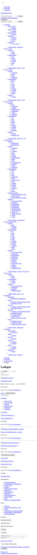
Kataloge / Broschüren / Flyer (12, 507)
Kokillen (13, 226)
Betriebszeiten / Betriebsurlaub (13, 512)
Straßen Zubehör (16, 214)
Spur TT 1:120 (8, 101)
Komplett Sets (15, 316)
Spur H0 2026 (12, 32)
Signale (13, 97)
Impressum (7, 493)
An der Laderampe (16, 201)
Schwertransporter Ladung (19, 198)
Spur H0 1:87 (8, 140)
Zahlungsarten (8, 496)
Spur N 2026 (11, 26)
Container (14, 151)
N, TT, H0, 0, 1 (15, 44)
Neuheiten (7, 24)
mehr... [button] (3, 393)
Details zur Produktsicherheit (12, 500)
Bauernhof (14, 257)
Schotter (13, 60)
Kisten (13, 154)
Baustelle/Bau (15, 204)
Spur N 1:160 (8, 69)
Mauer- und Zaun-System (18, 318)
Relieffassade (15, 145)
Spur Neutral (11, 330)
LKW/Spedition (16, 210)
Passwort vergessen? (6, 541)
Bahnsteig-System (16, 303)
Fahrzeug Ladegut (13, 193)
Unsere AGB (8, 485)
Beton (13, 74)
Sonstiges (14, 130)
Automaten (14, 254)
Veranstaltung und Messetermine (13, 511)
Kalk (12, 236)
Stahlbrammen (15, 109)
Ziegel (13, 93)
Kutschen (14, 262)
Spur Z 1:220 (8, 48)
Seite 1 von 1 (4, 374)
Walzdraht (14, 77)
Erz (12, 65)
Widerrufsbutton (8, 492)
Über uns (7, 506)
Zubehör (10, 95)
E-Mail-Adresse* (5, 536)
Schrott (13, 61)
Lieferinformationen (10, 482)
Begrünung (14, 258)
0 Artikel (3, 18)
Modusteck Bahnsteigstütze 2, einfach (11, 432)
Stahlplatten (14, 111)
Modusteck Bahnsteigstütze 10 (9, 445)
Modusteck (11, 36)
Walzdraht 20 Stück (6, 381)
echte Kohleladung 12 (7, 418)
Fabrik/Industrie (15, 209)
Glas (12, 57)
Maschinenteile (15, 157)
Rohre (13, 159)
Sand (12, 63)
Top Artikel (4, 412)
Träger (13, 53)
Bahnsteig (14, 202)
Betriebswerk (15, 135)
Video (6, 509)
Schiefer (13, 89)
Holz (12, 105)
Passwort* (4, 537)
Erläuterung (11, 297)
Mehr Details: (15, 47)
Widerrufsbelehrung (10, 495)
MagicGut (14, 212)
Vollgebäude (15, 143)
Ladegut (13, 28)
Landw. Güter (15, 180)
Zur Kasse (7, 7)
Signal (13, 215)
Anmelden (7, 10)
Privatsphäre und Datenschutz (12, 484)
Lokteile (13, 108)
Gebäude (10, 141)
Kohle (13, 58)
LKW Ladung (15, 196)
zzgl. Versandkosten (15, 390)
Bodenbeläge (15, 207)
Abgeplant (14, 73)
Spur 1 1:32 (7, 273)
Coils (12, 149)
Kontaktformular (5, 476)
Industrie (13, 260)
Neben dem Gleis (16, 263)
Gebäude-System (16, 314)
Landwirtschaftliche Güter (18, 194)
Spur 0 (13, 40)
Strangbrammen (15, 162)
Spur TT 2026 (12, 29)
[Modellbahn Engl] (6, 13)
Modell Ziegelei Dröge (10, 488)
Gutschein (11, 42)
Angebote (7, 329)
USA (12, 189)
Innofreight (14, 177)
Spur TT (13, 37)
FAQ (5, 498)
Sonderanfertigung (9, 514)
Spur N (10, 300)
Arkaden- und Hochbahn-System (20, 302)
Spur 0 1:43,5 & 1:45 (10, 222)
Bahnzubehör (15, 255)
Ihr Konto (7, 8)
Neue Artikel (4, 458)
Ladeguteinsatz (12, 55)
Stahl (12, 52)
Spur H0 (13, 39)
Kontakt (6, 487)
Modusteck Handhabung (18, 298)
